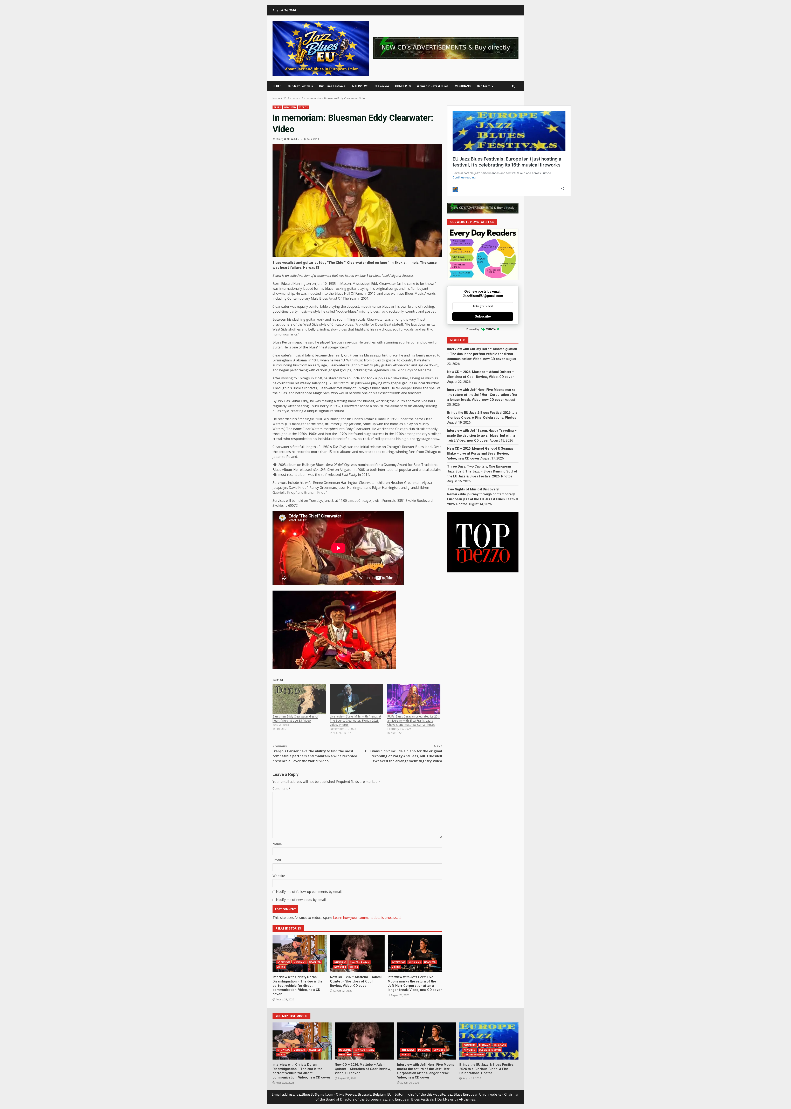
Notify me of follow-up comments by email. (309, 891)
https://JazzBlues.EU (286, 139)
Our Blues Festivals (332, 86)
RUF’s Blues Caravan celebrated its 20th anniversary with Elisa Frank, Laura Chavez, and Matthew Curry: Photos (413, 720)
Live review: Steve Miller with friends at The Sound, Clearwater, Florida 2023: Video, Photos (355, 720)
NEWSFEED (290, 107)
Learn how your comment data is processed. (367, 917)
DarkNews (445, 1099)
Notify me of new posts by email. (301, 899)
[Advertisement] (445, 48)
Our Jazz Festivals (300, 86)
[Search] (513, 86)
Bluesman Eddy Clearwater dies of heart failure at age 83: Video (295, 718)
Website (279, 875)
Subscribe (483, 316)
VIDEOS (303, 107)
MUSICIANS (463, 86)
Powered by (472, 329)
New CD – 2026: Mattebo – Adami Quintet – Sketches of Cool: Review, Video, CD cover (357, 953)
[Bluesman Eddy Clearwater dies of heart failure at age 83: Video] (299, 699)
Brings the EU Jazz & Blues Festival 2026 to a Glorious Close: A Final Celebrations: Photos (488, 1041)
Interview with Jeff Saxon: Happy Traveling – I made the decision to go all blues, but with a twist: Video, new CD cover (482, 435)
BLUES (277, 86)
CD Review (382, 86)
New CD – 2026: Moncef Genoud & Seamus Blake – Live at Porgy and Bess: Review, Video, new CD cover (480, 453)
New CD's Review (359, 962)
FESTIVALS (484, 1045)
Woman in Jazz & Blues (432, 86)
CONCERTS (403, 86)
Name (277, 844)
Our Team (483, 86)
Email (277, 860)
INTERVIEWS (360, 86)
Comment (281, 788)
